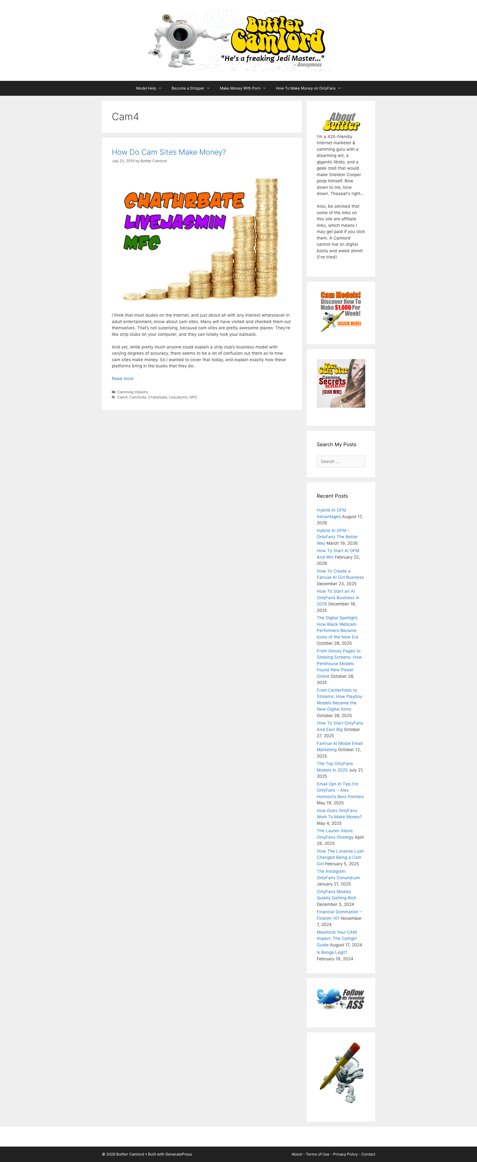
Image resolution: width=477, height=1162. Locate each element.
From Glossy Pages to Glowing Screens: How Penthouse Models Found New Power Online (339, 663)
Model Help (146, 88)
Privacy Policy (345, 1154)
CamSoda (137, 397)
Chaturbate (157, 397)
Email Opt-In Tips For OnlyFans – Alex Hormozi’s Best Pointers (340, 790)
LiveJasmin (178, 397)
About (297, 1154)
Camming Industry (132, 392)
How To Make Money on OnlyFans (306, 88)
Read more (123, 378)
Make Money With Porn (240, 88)
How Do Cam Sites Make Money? (169, 151)
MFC (194, 397)
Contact (368, 1154)
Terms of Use (317, 1154)
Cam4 (122, 397)
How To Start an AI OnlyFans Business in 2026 (338, 597)
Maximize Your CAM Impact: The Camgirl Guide (337, 938)
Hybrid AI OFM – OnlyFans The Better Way (337, 537)
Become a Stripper (188, 88)
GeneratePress (178, 1154)
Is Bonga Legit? (332, 952)
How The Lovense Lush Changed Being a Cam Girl (340, 857)
